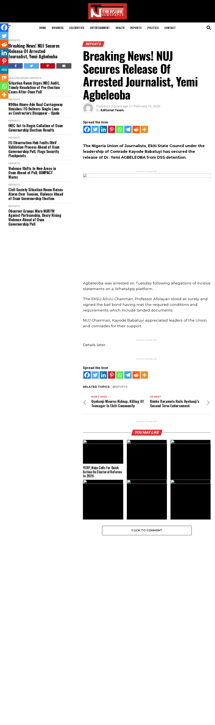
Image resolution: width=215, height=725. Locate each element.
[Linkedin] (103, 129)
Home (42, 27)
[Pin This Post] (47, 66)
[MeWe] (4, 69)
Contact (170, 27)
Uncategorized (18, 78)
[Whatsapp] (119, 129)
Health (120, 27)
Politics (153, 27)
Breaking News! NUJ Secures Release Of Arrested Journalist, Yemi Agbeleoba (34, 51)
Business (57, 27)
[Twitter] (95, 129)
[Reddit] (136, 129)
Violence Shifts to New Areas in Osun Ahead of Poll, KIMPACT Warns (32, 172)
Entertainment (100, 27)
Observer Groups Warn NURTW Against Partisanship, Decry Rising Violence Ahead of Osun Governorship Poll (34, 217)
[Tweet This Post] (31, 66)
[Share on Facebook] (15, 66)
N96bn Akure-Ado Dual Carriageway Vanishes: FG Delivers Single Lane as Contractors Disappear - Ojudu (35, 108)
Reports (136, 27)
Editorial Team (112, 110)
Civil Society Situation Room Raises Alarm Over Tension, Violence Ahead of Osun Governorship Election (35, 193)
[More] (144, 129)
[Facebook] (87, 129)
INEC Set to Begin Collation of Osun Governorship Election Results (35, 127)
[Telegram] (128, 129)
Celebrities (76, 27)
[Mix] (4, 78)
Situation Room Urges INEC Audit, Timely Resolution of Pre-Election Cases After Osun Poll (34, 87)
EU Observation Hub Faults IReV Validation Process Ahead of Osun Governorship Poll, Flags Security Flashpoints (33, 149)
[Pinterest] (111, 129)
